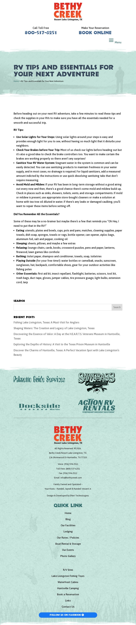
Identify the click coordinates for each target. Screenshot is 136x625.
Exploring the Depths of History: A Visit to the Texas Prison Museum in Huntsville (62, 344)
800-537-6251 (41, 32)
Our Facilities (68, 525)
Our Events (68, 549)
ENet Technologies (79, 495)
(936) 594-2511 (71, 464)
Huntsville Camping (68, 588)
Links (68, 600)
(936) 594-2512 (70, 473)
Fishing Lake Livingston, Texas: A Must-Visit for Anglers (46, 322)
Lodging (68, 531)
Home (16, 81)
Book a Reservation (68, 594)
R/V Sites (68, 569)
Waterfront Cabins (68, 582)
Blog (68, 519)
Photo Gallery (68, 556)
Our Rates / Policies (68, 537)
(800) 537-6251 (73, 468)
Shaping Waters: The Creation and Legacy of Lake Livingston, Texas (54, 328)
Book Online (95, 32)
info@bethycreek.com (71, 477)
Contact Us (68, 606)
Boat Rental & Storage (68, 543)
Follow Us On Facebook (65, 615)
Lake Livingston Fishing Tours (68, 576)
